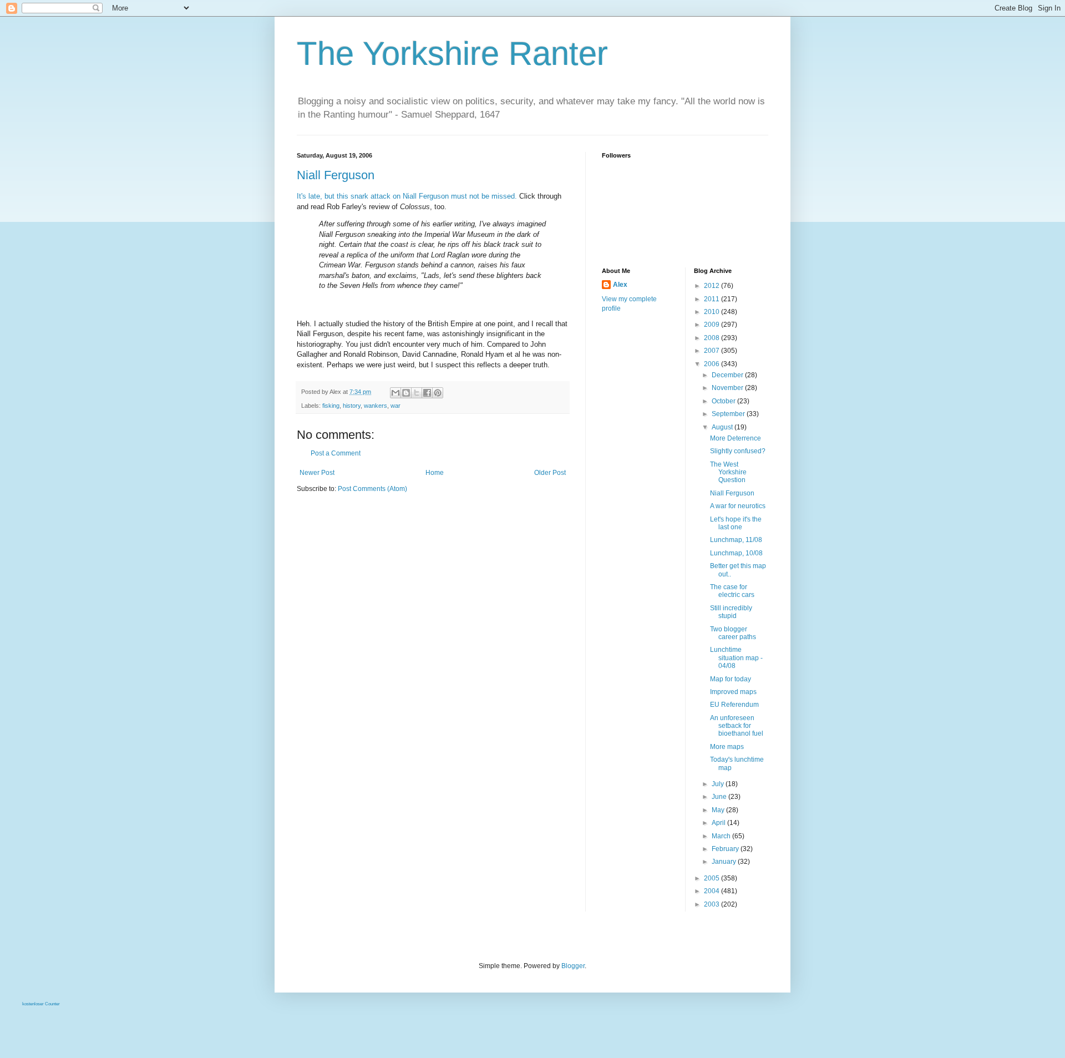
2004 (712, 891)
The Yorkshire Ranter (452, 53)
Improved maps (733, 692)
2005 (712, 878)
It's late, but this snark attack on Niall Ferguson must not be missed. (407, 196)
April (719, 823)
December (728, 375)
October (724, 401)
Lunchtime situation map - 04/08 (736, 658)
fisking (330, 405)
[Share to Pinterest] (437, 392)
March (722, 836)
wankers (375, 405)
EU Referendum (734, 704)
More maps (727, 747)
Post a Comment (336, 453)
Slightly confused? (737, 451)
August (723, 427)
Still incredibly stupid (731, 612)
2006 (712, 364)
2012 (712, 286)
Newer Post (317, 473)
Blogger (573, 966)
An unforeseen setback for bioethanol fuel (736, 726)
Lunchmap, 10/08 (736, 553)
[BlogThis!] (406, 392)
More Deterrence (735, 438)
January (725, 861)
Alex (620, 284)
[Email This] (395, 392)
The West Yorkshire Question (728, 472)
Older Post (550, 473)
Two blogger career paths (733, 633)
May (719, 810)
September (729, 414)
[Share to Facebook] (427, 392)
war (395, 405)
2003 (712, 904)
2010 (712, 312)
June (720, 797)
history (352, 405)
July (719, 784)
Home (434, 473)
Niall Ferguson (335, 175)
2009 (712, 324)
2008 (712, 338)
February (726, 849)
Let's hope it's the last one (736, 523)
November (728, 388)
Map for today (730, 679)
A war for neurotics (737, 506)
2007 (712, 351)
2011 (712, 299)
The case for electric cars (732, 591)
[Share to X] (416, 392)
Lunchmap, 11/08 (736, 540)
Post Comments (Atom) (372, 489)
